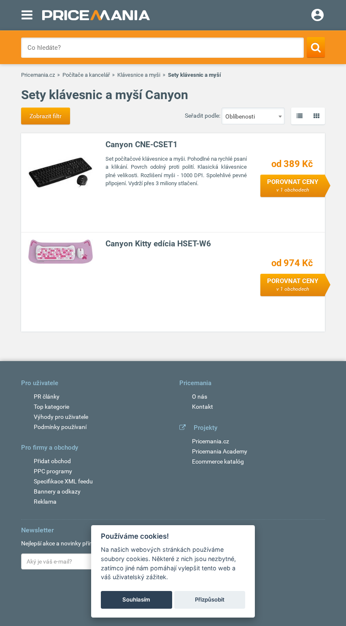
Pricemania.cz (38, 75)
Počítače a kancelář (86, 75)
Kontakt (202, 406)
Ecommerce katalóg (218, 461)
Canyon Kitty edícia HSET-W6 (158, 243)
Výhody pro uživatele (61, 416)
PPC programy (53, 471)
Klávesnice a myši (138, 75)
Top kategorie (51, 406)
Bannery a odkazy (57, 491)
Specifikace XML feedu (63, 481)
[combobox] (253, 116)
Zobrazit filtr (46, 116)
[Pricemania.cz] (96, 15)
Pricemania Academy (219, 451)
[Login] (317, 16)
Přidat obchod (52, 461)
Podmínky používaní (60, 427)
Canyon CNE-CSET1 (141, 144)
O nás (199, 396)
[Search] (316, 47)
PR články (46, 396)
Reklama (45, 501)
